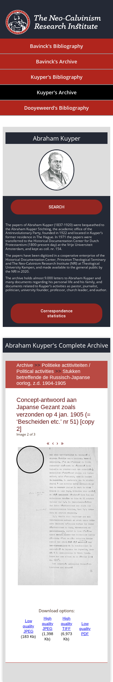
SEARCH (56, 207)
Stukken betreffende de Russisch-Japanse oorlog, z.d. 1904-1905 (53, 377)
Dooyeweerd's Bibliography (56, 107)
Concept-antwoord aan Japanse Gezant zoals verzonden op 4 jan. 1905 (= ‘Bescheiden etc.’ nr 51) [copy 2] (55, 414)
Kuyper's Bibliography (57, 77)
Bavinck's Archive (56, 61)
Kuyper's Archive (57, 92)
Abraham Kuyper (56, 138)
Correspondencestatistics (56, 313)
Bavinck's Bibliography (56, 46)
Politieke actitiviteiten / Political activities (53, 368)
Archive (24, 365)
